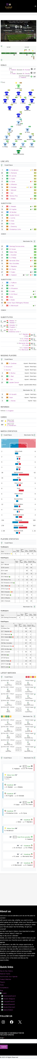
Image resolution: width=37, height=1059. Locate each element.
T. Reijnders (13, 266)
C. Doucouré (8, 366)
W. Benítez (13, 212)
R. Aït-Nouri (13, 294)
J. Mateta (12, 199)
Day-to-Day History (6, 971)
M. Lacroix (12, 176)
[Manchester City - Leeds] (18, 742)
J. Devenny (13, 226)
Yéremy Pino (13, 196)
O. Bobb (12, 300)
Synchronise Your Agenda (8, 976)
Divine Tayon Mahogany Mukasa (18, 303)
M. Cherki (26, 73)
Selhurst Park (12, 22)
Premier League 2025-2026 (14, 21)
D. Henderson (13, 170)
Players (2, 982)
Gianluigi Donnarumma (16, 246)
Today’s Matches (5, 979)
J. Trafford (12, 283)
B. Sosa (11, 223)
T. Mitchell (12, 190)
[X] (20, 1022)
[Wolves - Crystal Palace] (18, 709)
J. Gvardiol (12, 255)
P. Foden (13, 73)
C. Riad (11, 376)
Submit (3, 1047)
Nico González (14, 263)
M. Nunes (26, 70)
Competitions (4, 988)
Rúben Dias (13, 252)
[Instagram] (3, 1022)
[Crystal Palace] (8, 28)
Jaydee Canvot (14, 215)
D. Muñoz (12, 373)
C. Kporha (7, 370)
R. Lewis (12, 291)
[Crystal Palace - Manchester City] (18, 683)
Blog (1, 990)
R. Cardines (12, 363)
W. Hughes (12, 209)
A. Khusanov (13, 288)
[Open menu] (35, 6)
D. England (9, 411)
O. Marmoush (13, 305)
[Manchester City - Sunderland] (18, 729)
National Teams (5, 974)
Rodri (11, 397)
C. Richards (13, 173)
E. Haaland (13, 70)
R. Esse (11, 221)
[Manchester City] (29, 28)
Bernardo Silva (14, 260)
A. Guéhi (12, 179)
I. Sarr (11, 193)
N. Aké (11, 285)
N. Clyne (12, 181)
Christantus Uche (15, 229)
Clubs (2, 985)
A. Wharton (13, 184)
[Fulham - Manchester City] (18, 736)
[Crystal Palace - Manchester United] (18, 703)
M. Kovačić (13, 394)
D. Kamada (12, 187)
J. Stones (12, 401)
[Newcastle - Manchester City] (18, 749)
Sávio (11, 297)
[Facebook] (11, 1022)
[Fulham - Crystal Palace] (18, 689)
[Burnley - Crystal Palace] (18, 696)
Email (2, 1038)
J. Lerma (12, 218)
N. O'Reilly (12, 258)
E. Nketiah (12, 206)
